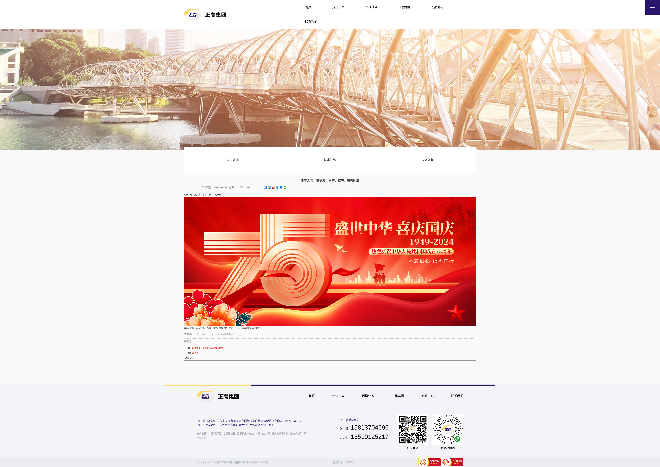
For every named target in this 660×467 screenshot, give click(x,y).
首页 (308, 7)
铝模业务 (371, 7)
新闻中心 (438, 7)
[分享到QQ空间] (269, 187)
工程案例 (405, 7)
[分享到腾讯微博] (277, 187)
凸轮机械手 (296, 433)
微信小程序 (448, 448)
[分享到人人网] (281, 187)
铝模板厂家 (216, 433)
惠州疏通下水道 (280, 433)
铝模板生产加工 (245, 433)
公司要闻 (232, 160)
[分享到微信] (285, 187)
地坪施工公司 (263, 433)
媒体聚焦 (427, 160)
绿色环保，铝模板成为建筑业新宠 (207, 348)
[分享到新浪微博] (273, 187)
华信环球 (349, 462)
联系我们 (311, 22)
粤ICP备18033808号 (257, 462)
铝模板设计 (229, 433)
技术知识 (330, 160)
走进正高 (338, 7)
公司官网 (413, 448)
